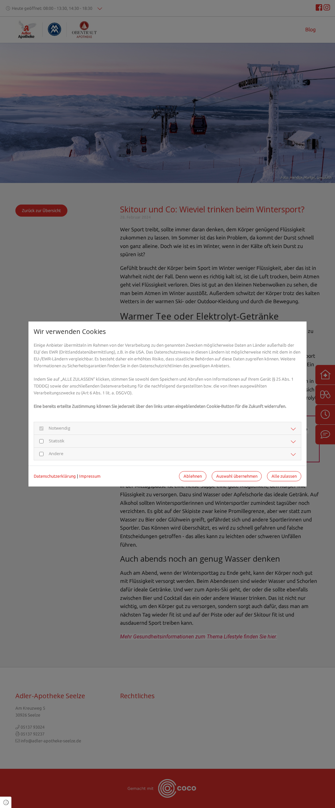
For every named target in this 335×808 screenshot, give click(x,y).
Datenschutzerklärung (55, 476)
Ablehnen (193, 476)
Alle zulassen (284, 476)
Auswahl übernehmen (236, 476)
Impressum (89, 476)
